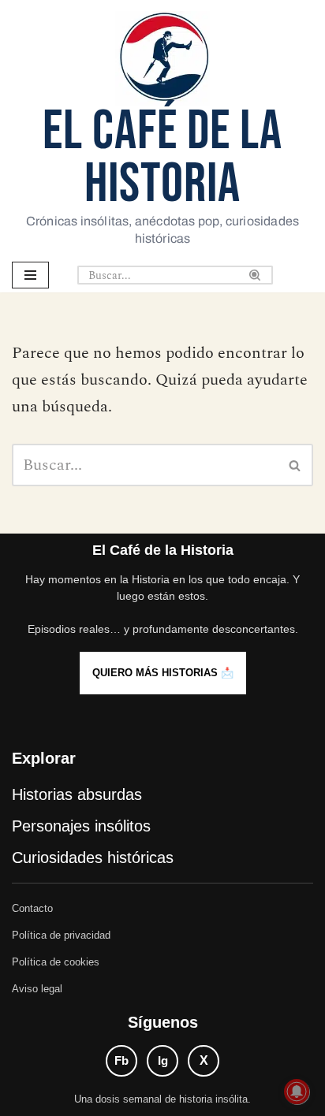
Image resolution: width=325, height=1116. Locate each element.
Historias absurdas (77, 794)
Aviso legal (37, 989)
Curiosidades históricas (93, 857)
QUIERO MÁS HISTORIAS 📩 (162, 673)
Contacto (32, 908)
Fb (121, 1060)
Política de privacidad (61, 935)
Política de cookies (55, 962)
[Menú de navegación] (30, 275)
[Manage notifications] (296, 1091)
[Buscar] (255, 275)
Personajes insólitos (81, 826)
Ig (163, 1060)
